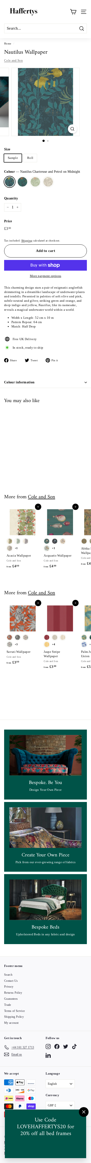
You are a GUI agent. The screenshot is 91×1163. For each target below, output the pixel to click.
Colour (42, 171)
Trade (7, 1005)
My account (11, 1023)
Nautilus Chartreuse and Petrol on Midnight (9, 181)
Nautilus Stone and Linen (48, 181)
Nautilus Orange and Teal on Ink (22, 181)
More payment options (45, 276)
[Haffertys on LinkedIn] (48, 1055)
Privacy (8, 986)
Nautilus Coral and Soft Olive (35, 181)
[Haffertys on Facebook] (56, 1046)
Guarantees (11, 998)
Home (7, 43)
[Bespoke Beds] (45, 899)
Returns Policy (13, 992)
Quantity (11, 198)
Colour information (19, 382)
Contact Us (11, 980)
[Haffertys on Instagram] (48, 1046)
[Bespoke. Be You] (45, 755)
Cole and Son (13, 60)
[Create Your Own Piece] (45, 827)
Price (8, 221)
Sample (13, 158)
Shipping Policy (14, 1016)
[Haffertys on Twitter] (65, 1046)
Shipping (26, 240)
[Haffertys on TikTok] (74, 1046)
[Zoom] (72, 128)
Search (8, 974)
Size (7, 149)
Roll (30, 158)
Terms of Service (14, 1011)
